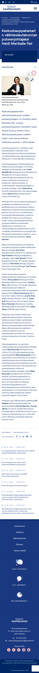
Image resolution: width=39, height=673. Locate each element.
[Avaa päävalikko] (35, 7)
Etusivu (5, 18)
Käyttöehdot (18, 663)
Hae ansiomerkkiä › (19, 601)
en (9, 2)
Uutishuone (15, 18)
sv (14, 2)
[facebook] (16, 436)
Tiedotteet (26, 18)
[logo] (11, 8)
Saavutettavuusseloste (12, 661)
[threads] (31, 436)
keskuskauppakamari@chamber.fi (21, 641)
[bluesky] (27, 436)
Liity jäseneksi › (19, 585)
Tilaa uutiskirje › (19, 569)
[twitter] (20, 436)
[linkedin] (23, 436)
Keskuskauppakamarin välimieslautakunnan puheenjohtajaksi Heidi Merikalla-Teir (18, 22)
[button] (34, 2)
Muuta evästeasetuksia (30, 663)
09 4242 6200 (21, 638)
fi (5, 2)
